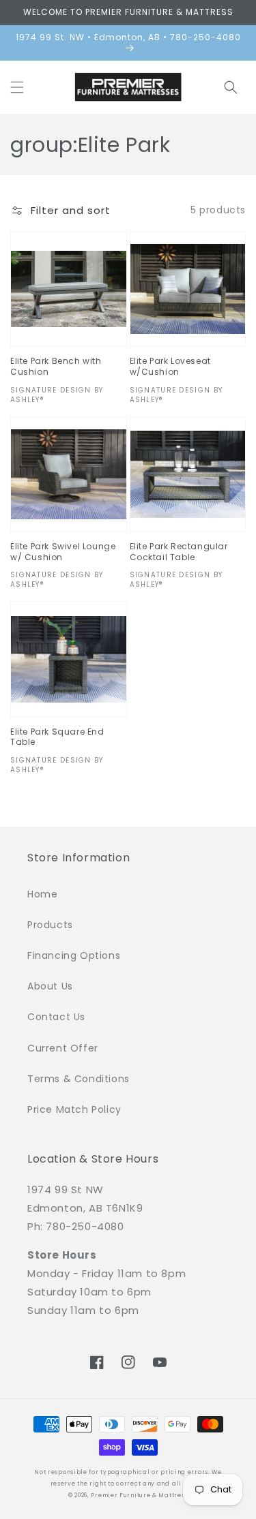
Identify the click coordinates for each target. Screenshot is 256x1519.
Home (42, 894)
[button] (17, 87)
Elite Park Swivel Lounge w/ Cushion (62, 551)
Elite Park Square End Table (57, 737)
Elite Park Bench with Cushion (56, 366)
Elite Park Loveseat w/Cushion (170, 366)
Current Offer (62, 1048)
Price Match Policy (74, 1109)
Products (50, 925)
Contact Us (56, 1017)
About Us (50, 986)
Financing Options (73, 955)
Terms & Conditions (78, 1079)
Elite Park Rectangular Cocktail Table (179, 551)
